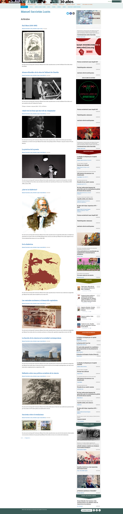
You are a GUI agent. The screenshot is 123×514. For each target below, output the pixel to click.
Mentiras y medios (70, 4)
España (53, 6)
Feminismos (61, 4)
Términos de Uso (51, 509)
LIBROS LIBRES (88, 280)
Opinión (78, 4)
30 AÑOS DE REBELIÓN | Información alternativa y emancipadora (89, 27)
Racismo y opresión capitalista (83, 201)
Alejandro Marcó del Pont (82, 160)
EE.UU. (49, 6)
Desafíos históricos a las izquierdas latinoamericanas (87, 467)
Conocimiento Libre (31, 4)
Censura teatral (81, 419)
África (31, 6)
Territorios (24, 6)
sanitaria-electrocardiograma (85, 73)
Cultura (40, 4)
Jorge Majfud (79, 177)
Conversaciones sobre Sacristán (86, 35)
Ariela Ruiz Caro (80, 184)
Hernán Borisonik (80, 277)
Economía (55, 4)
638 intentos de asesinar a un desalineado (85, 174)
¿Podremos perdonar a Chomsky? (86, 491)
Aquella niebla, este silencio (85, 199)
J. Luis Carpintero (80, 421)
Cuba (83, 177)
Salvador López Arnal (37, 28)
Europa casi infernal (83, 165)
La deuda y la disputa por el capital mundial (87, 157)
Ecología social (47, 4)
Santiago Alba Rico (80, 492)
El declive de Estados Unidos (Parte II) (87, 354)
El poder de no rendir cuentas (85, 182)
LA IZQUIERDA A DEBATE (88, 424)
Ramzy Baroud (80, 192)
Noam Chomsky (88, 473)
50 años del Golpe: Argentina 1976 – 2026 (87, 206)
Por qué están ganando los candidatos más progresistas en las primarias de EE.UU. (87, 348)
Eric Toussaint (80, 506)
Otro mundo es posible (87, 4)
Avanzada (110, 1)
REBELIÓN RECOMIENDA (88, 151)
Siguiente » (28, 438)
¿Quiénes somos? (86, 510)
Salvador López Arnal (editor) (39, 75)
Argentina (83, 210)
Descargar (98, 286)
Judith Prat (79, 200)
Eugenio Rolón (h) (80, 209)
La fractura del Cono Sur (83, 343)
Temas (22, 4)
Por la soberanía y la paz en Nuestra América (89, 58)
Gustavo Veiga (79, 256)
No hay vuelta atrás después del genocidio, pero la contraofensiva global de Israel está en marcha (88, 189)
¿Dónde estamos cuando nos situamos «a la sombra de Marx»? (88, 446)
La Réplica (88, 359)
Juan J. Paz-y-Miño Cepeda (82, 470)
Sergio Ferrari (79, 167)
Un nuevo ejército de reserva (85, 275)
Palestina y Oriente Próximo (74, 6)
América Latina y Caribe (40, 6)
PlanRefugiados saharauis (84, 67)
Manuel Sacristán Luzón (27, 28)
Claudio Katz (79, 356)
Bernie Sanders (79, 352)
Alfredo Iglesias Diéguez (81, 449)
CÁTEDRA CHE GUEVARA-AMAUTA (88, 495)
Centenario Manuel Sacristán (88, 125)
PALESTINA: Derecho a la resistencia (88, 106)
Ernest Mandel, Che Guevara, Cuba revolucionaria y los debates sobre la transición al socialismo (87, 502)
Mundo (64, 6)
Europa (59, 6)
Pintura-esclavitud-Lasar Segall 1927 (87, 62)
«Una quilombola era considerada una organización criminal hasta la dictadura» (88, 252)
